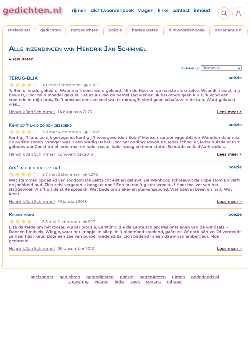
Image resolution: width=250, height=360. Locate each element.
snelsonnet (19, 30)
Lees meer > (229, 112)
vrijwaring (78, 281)
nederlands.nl (229, 30)
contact (181, 10)
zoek (135, 281)
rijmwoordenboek (187, 30)
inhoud (202, 10)
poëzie (115, 30)
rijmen (79, 10)
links (163, 10)
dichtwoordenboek (112, 10)
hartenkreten (145, 30)
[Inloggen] (238, 13)
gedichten (50, 30)
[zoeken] (224, 13)
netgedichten (84, 30)
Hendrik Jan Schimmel (32, 112)
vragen (146, 10)
